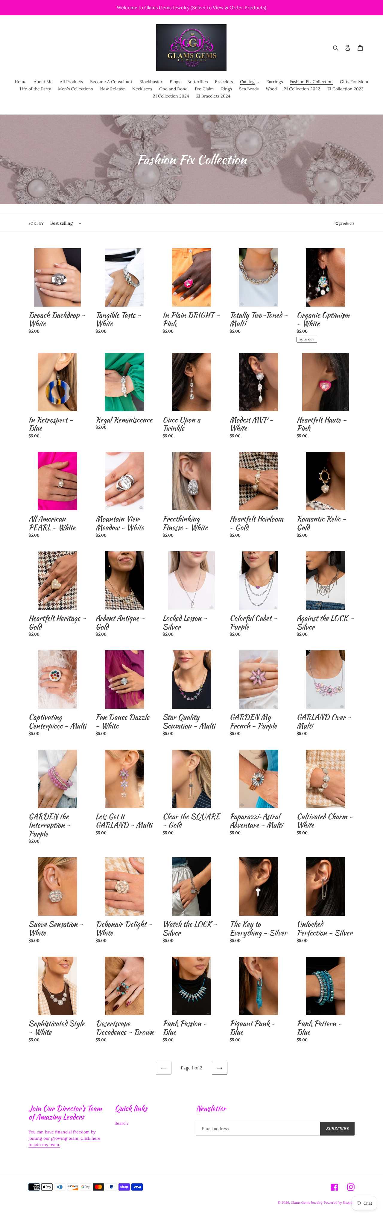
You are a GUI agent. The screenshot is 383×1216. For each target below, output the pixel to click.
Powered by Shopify (339, 1202)
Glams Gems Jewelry (307, 1202)
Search (121, 1123)
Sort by (36, 223)
